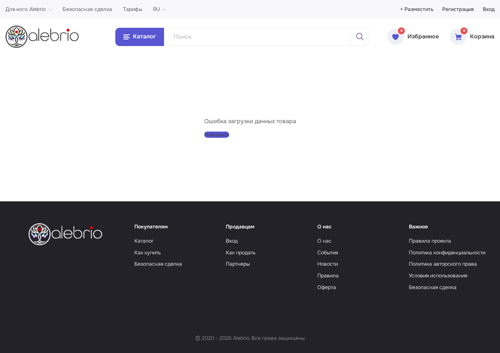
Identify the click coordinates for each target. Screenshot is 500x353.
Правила (328, 275)
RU (156, 9)
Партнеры (238, 264)
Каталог (144, 241)
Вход (489, 9)
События (327, 252)
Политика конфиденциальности (447, 252)
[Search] (360, 37)
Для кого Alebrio (25, 9)
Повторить (216, 135)
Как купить (147, 252)
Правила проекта (430, 241)
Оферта (326, 287)
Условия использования (438, 275)
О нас (324, 241)
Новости (327, 264)
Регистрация (458, 9)
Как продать (240, 252)
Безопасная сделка (87, 9)
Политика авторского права (443, 264)
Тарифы (132, 9)
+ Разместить (416, 9)
